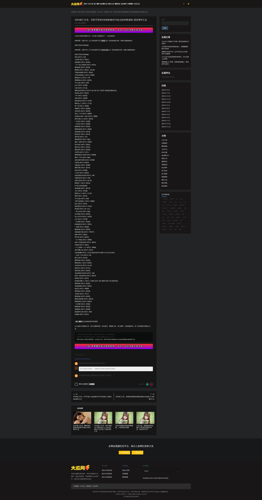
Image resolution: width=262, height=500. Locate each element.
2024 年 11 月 (166, 99)
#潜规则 (171, 198)
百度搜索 (125, 473)
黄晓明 (180, 229)
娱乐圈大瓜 (165, 155)
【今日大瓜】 (105, 50)
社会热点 (185, 217)
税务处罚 (169, 220)
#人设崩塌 (165, 198)
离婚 (164, 220)
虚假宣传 (165, 229)
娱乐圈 (175, 205)
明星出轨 (165, 214)
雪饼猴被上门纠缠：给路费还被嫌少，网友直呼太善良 (175, 63)
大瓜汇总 (164, 149)
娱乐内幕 (164, 152)
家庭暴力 (180, 208)
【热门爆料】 (79, 321)
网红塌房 (165, 226)
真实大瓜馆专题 (107, 470)
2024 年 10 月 (166, 102)
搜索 (163, 19)
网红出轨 (179, 223)
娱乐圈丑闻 (181, 205)
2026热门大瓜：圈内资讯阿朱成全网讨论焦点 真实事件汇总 (81, 427)
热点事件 (164, 167)
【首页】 (103, 40)
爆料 (183, 214)
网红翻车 (171, 226)
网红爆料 (164, 186)
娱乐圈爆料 (172, 208)
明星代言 (169, 211)
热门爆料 (164, 174)
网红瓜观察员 (82, 23)
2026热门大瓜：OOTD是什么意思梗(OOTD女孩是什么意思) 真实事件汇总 (92, 398)
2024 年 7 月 (166, 111)
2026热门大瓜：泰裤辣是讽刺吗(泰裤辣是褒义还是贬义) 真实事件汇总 (135, 398)
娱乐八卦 (169, 205)
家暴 (185, 208)
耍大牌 (177, 226)
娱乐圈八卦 (165, 208)
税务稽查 (176, 220)
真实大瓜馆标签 (107, 477)
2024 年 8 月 (166, 108)
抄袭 (164, 211)
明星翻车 (178, 214)
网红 (181, 220)
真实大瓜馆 (125, 470)
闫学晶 (170, 229)
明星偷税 (176, 211)
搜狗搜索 (125, 477)
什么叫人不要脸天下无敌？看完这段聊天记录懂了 (175, 42)
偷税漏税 (165, 202)
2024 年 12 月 (166, 96)
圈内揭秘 (164, 146)
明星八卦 (164, 158)
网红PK (164, 223)
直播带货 (178, 217)
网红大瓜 (164, 180)
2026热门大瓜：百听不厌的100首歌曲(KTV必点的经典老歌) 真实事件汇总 (111, 20)
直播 (173, 217)
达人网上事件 (137, 452)
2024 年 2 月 (166, 117)
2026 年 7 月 (166, 93)
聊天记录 (183, 226)
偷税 (181, 198)
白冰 (164, 217)
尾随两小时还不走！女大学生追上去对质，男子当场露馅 (175, 53)
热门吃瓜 (164, 171)
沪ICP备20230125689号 (131, 496)
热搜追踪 (164, 164)
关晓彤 (170, 202)
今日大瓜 (100, 12)
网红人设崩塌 (171, 223)
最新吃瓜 (164, 161)
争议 (177, 198)
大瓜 (164, 205)
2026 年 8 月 (166, 90)
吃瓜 (185, 202)
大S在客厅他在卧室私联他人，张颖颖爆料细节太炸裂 (175, 47)
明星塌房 (171, 214)
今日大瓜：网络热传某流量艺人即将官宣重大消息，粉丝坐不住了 (144, 427)
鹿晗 (176, 229)
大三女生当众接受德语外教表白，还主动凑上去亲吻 (175, 58)
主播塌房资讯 (124, 452)
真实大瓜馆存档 (107, 473)
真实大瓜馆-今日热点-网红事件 (87, 12)
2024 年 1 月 (166, 120)
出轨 (180, 202)
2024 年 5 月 (166, 114)
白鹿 (168, 217)
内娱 (176, 202)
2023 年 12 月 (166, 124)
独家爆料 (164, 177)
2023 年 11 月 (166, 127)
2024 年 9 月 (166, 105)
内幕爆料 (164, 143)
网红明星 (164, 183)
